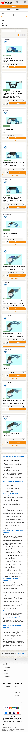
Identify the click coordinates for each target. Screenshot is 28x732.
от (1, 14)
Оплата (16, 665)
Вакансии (5, 673)
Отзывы (5, 679)
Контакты (5, 670)
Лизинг (16, 671)
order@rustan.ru (11, 724)
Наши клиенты (6, 667)
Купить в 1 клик (14, 69)
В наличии (4, 25)
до (7, 14)
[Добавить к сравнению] (7, 67)
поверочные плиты (13, 617)
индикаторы (6, 617)
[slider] (1, 16)
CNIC (4, 20)
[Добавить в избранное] (3, 67)
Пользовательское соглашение (19, 691)
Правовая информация (18, 696)
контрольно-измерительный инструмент (12, 616)
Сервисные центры (19, 674)
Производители (6, 676)
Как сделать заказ (19, 663)
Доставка (17, 668)
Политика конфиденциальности (20, 687)
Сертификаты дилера (6, 663)
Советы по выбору (19, 702)
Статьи (16, 699)
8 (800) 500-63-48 (19, 722)
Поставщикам (6, 686)
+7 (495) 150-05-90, (10, 722)
